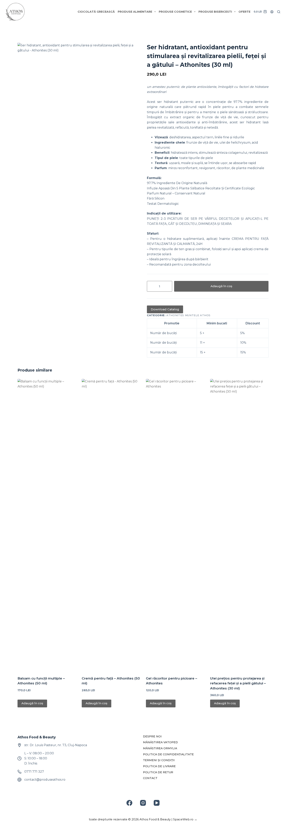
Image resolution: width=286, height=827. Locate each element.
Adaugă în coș (221, 286)
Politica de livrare (159, 766)
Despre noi (152, 736)
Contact (150, 778)
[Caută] (278, 11)
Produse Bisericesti (215, 11)
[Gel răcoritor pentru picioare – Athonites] (175, 525)
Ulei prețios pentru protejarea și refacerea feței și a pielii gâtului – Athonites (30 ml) (238, 683)
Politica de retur (158, 772)
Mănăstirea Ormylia (160, 748)
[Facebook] (129, 803)
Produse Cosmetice (175, 11)
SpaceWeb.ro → (185, 819)
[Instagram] (143, 803)
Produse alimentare (135, 11)
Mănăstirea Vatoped (160, 742)
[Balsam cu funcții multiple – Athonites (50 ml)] (47, 525)
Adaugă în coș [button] (32, 703)
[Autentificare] (271, 11)
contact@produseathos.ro (44, 779)
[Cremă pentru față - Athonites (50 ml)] (111, 525)
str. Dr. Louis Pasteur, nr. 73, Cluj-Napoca (55, 745)
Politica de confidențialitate (168, 754)
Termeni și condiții (159, 760)
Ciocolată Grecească (96, 11)
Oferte (244, 11)
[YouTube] (157, 803)
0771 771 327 (34, 771)
